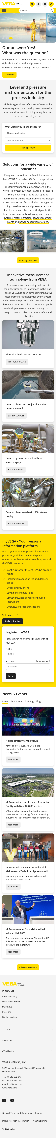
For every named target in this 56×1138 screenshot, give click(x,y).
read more (13, 759)
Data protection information (15, 1120)
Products (8, 990)
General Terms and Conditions (17, 1113)
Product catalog (9, 996)
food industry (11, 214)
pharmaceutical (31, 210)
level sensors (20, 206)
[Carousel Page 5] (19, 38)
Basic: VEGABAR (15, 469)
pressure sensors (41, 206)
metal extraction (23, 217)
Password (11, 661)
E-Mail (9, 649)
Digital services (9, 1017)
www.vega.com (9, 1087)
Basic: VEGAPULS (16, 415)
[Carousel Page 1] (3, 38)
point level (26, 108)
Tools (6, 1029)
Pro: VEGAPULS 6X (17, 361)
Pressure (6, 1012)
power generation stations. (34, 221)
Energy (35, 240)
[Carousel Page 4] (15, 38)
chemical (13, 210)
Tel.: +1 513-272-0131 (12, 1076)
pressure (38, 108)
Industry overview (28, 260)
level (17, 108)
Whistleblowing (40, 1120)
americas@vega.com (12, 1084)
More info (9, 74)
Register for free (13, 621)
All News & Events (28, 967)
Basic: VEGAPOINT (17, 523)
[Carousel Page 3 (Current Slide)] (11, 38)
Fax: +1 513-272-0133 (12, 1080)
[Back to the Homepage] (13, 984)
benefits (41, 638)
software (21, 112)
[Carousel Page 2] (6, 38)
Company (8, 1051)
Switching (7, 1006)
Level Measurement (11, 1001)
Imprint (38, 1113)
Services (7, 1040)
